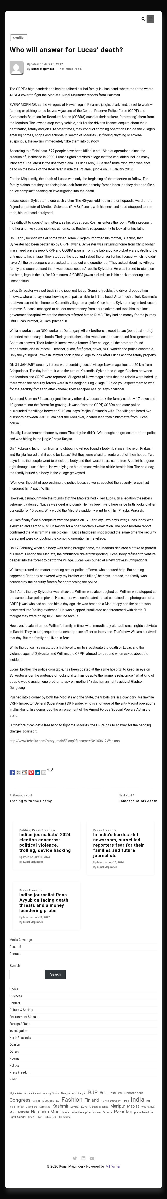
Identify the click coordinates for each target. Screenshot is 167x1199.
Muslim (23, 1112)
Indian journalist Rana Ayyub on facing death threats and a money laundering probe (43, 902)
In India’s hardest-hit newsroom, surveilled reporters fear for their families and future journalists (118, 845)
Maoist (133, 1106)
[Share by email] (43, 772)
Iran (148, 1101)
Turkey (47, 1117)
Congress (20, 1100)
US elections (64, 1117)
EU (58, 1100)
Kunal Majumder (43, 68)
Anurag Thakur (51, 1093)
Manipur (117, 1106)
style (31, 1116)
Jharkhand (31, 1107)
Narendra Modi (45, 1111)
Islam (12, 1107)
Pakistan (123, 1111)
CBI (120, 1093)
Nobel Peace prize (81, 1112)
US (54, 1117)
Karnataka (44, 1107)
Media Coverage (21, 940)
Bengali (82, 1093)
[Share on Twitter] (18, 772)
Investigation (18, 1031)
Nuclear (97, 1112)
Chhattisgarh (133, 1093)
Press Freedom (43, 830)
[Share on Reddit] (24, 772)
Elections (48, 1100)
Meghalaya (148, 1106)
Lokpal (74, 1106)
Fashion (72, 1099)
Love (84, 1106)
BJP (93, 1092)
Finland (91, 1100)
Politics (24, 830)
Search (15, 966)
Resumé (15, 947)
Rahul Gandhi (18, 1116)
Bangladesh (68, 1093)
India (137, 1099)
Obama (107, 1112)
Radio (13, 1079)
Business (16, 996)
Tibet (39, 1117)
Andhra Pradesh (32, 1093)
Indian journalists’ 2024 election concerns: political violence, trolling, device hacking (45, 842)
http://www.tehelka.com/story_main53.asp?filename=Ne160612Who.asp (65, 741)
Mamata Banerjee (98, 1107)
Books (14, 989)
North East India (20, 1037)
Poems (14, 1058)
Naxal (66, 1112)
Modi (13, 1112)
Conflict (19, 37)
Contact (15, 953)
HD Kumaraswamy (110, 1101)
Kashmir (60, 1106)
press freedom (143, 1112)
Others (14, 1051)
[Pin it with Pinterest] (31, 772)
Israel (20, 1106)
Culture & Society (21, 1010)
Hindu (125, 1101)
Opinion (15, 1044)
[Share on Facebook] (12, 772)
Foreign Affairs (20, 1024)
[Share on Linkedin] (37, 772)
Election (36, 1101)
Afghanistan (16, 1093)
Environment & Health (24, 1017)
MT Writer (112, 1166)
